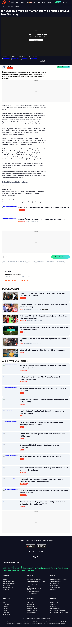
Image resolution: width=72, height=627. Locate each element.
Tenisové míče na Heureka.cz (19, 280)
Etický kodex (48, 623)
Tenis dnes (7, 280)
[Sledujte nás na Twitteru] (36, 552)
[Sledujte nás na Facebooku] (30, 552)
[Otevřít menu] (69, 2)
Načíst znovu (36, 40)
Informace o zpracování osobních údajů (53, 621)
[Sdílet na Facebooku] (3, 257)
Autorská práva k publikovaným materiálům (14, 621)
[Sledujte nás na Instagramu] (33, 552)
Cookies (63, 621)
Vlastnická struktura (20, 623)
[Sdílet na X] (6, 257)
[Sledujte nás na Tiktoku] (39, 552)
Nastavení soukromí (11, 623)
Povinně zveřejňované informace (58, 623)
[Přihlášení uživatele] (63, 2)
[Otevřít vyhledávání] (66, 2)
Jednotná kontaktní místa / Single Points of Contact (35, 623)
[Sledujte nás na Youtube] (42, 552)
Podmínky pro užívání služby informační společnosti (34, 621)
